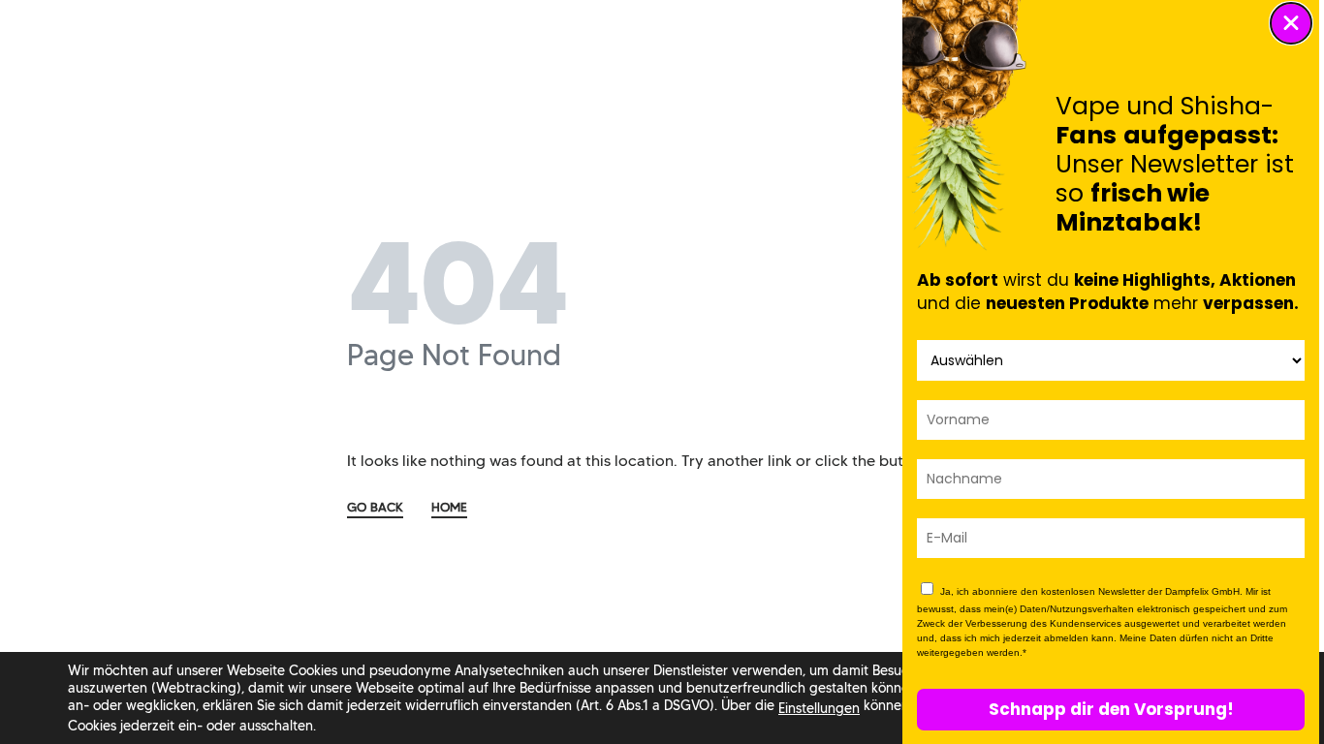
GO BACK (375, 508)
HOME (449, 508)
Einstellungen (819, 708)
